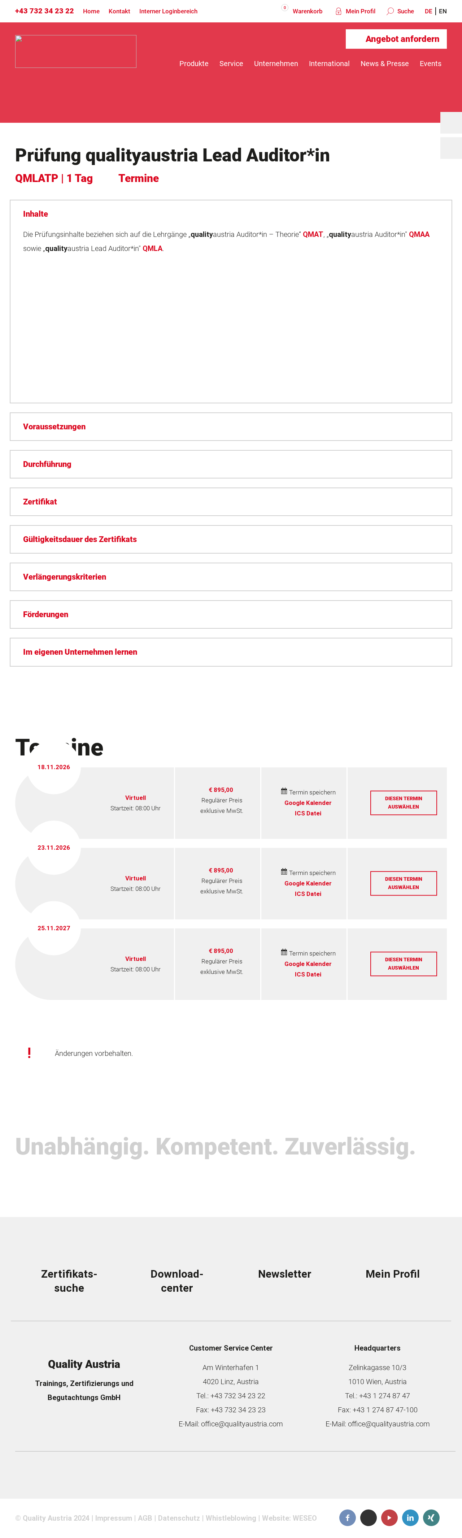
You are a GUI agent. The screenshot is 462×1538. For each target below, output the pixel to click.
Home (91, 11)
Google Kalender (308, 802)
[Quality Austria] (75, 63)
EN (443, 11)
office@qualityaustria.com (242, 1424)
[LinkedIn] (410, 1517)
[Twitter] (368, 1517)
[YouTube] (389, 1517)
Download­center (177, 1281)
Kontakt (119, 11)
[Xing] (431, 1517)
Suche (405, 11)
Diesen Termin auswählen (403, 803)
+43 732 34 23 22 (44, 11)
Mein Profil (359, 11)
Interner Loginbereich (168, 11)
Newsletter (284, 1274)
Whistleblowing (231, 1518)
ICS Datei (308, 813)
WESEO (305, 1518)
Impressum (113, 1518)
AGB (145, 1518)
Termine (138, 178)
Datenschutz (179, 1518)
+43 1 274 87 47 (384, 1395)
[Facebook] (348, 1517)
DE (428, 11)
